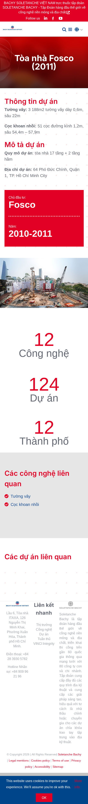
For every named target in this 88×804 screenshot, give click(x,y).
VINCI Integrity (43, 643)
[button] (80, 29)
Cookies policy (40, 760)
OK (44, 798)
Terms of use (60, 760)
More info (78, 784)
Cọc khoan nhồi (25, 504)
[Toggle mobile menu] (70, 29)
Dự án (44, 634)
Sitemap (58, 766)
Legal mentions (19, 760)
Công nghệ (44, 629)
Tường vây (20, 496)
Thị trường (44, 625)
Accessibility (42, 766)
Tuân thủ (44, 639)
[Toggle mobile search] (64, 29)
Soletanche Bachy (69, 754)
